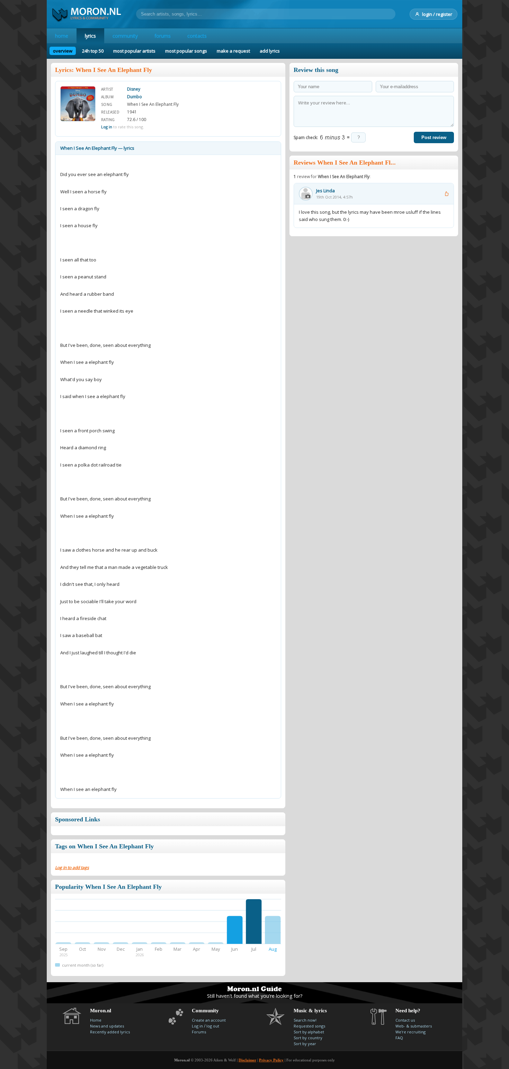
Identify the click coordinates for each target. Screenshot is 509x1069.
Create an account (209, 1020)
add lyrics (270, 51)
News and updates (107, 1026)
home (61, 36)
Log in (106, 126)
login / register (437, 14)
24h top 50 (93, 51)
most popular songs (186, 51)
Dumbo (134, 97)
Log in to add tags (72, 867)
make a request (233, 51)
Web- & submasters (413, 1026)
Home (95, 1020)
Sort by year (305, 1043)
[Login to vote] (446, 193)
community (125, 36)
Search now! (305, 1020)
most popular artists (134, 51)
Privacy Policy (271, 1060)
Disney (133, 89)
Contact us (405, 1020)
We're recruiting (410, 1031)
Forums (199, 1031)
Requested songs (309, 1026)
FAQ (399, 1037)
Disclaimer (247, 1060)
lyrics (90, 36)
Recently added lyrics (110, 1031)
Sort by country (308, 1037)
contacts (197, 36)
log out (212, 1026)
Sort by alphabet (309, 1031)
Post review (433, 137)
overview (62, 51)
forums (162, 36)
